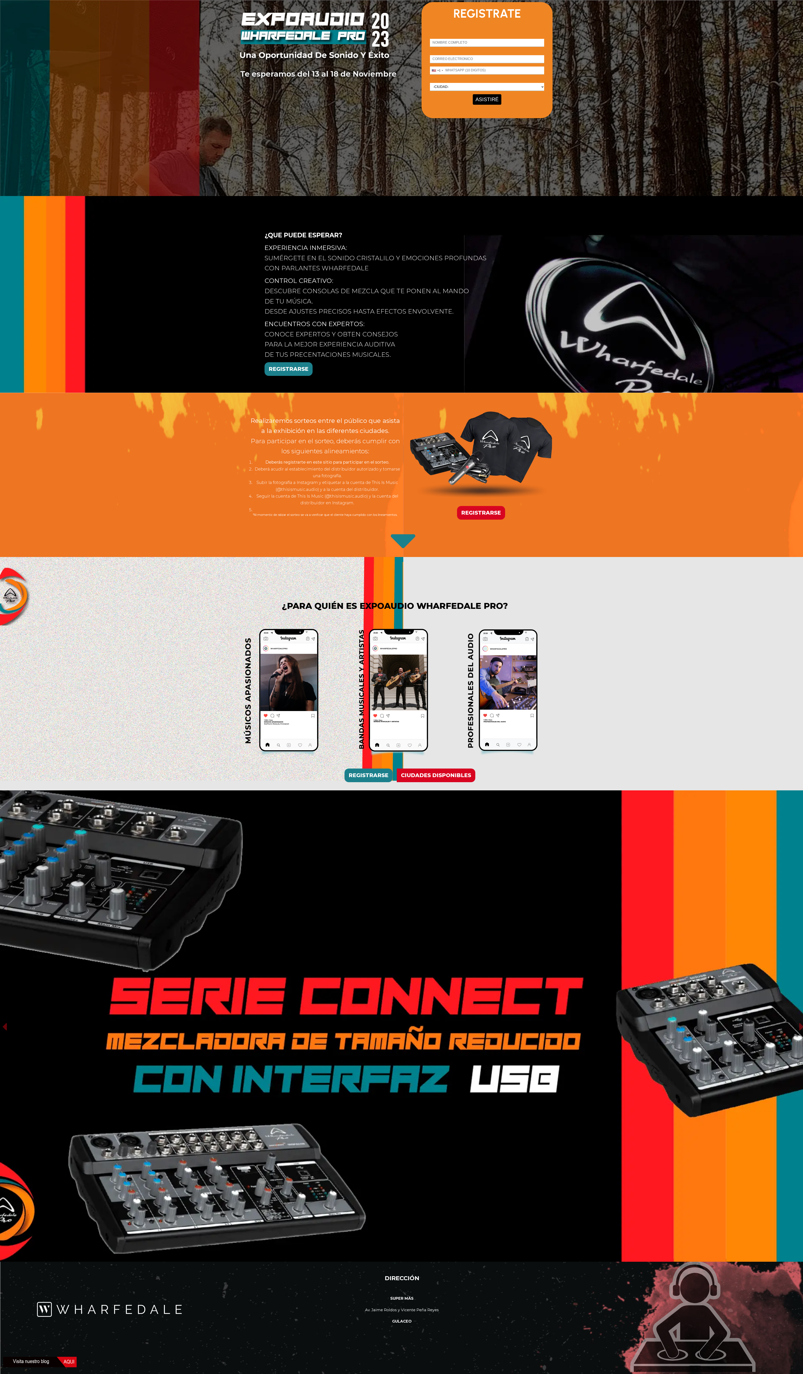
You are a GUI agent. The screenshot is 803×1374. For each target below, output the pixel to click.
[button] (4, 1027)
